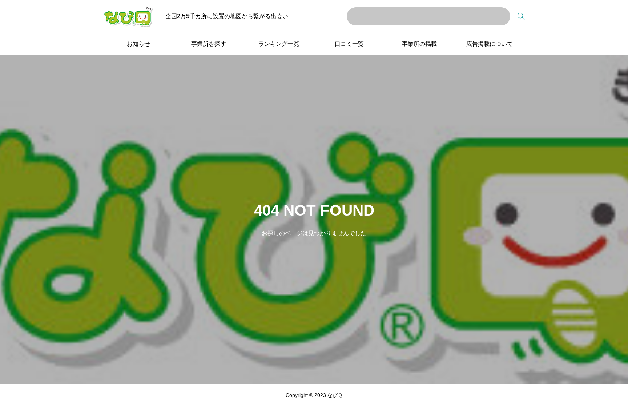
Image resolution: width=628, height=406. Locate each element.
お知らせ (138, 44)
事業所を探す (208, 44)
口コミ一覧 (349, 44)
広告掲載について (489, 44)
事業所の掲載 (419, 44)
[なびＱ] (128, 16)
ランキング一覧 (278, 44)
